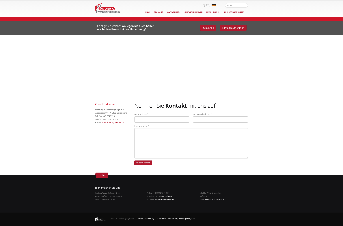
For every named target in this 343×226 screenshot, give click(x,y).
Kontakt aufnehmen (193, 12)
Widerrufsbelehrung (146, 218)
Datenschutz (161, 218)
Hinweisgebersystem (186, 218)
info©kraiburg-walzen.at (113, 122)
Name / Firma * (141, 114)
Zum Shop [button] (208, 27)
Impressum (172, 218)
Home (147, 12)
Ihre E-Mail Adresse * (202, 114)
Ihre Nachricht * (141, 126)
